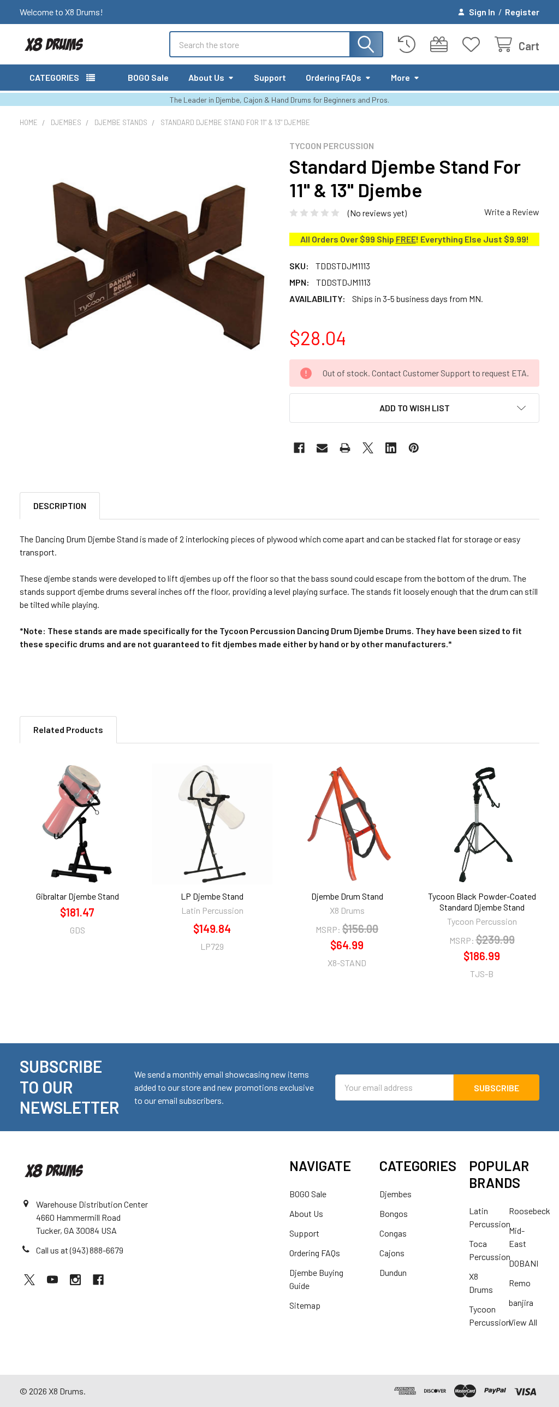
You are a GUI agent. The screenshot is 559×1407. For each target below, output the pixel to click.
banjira (521, 1302)
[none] (145, 265)
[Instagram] (75, 1280)
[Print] (345, 448)
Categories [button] (54, 77)
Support (270, 77)
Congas (393, 1233)
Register (522, 12)
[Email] (322, 448)
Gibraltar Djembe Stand (77, 896)
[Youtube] (52, 1280)
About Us (206, 77)
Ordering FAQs (333, 77)
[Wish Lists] (473, 44)
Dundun (393, 1272)
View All (523, 1322)
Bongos (393, 1213)
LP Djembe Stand (212, 896)
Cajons (392, 1253)
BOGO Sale (148, 77)
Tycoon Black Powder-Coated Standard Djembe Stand (482, 901)
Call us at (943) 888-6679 (79, 1250)
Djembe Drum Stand (347, 896)
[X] (368, 448)
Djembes (395, 1194)
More (400, 77)
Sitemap (304, 1305)
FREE (406, 239)
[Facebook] (299, 448)
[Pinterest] (414, 448)
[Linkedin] (391, 448)
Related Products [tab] (68, 729)
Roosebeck (529, 1210)
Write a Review (511, 211)
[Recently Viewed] (409, 44)
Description (59, 505)
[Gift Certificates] (441, 44)
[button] (414, 408)
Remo (520, 1283)
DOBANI (523, 1263)
